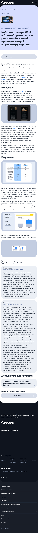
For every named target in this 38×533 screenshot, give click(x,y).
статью (21, 91)
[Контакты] (36, 522)
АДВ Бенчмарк (21, 77)
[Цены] (36, 515)
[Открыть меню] (36, 2)
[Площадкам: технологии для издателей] (36, 504)
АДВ (14, 129)
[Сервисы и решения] (36, 489)
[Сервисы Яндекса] (36, 486)
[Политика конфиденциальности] (36, 518)
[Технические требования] (36, 511)
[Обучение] (36, 497)
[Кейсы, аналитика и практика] (36, 493)
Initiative (4, 79)
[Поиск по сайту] (33, 2)
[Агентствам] (36, 500)
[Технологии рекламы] (36, 508)
